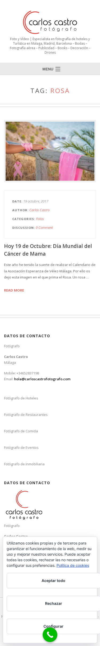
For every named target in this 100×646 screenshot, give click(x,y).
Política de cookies (73, 565)
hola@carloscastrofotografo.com (42, 379)
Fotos (40, 218)
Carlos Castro (39, 210)
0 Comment (44, 227)
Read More (14, 290)
